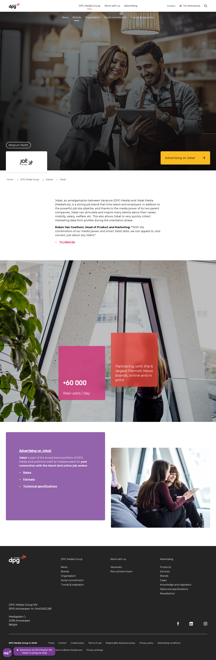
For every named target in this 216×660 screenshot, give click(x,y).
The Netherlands (191, 6)
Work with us (112, 5)
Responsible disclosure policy (120, 643)
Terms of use (95, 643)
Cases (163, 580)
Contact (171, 6)
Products (165, 567)
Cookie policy (77, 643)
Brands (77, 17)
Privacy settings (94, 650)
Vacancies (116, 567)
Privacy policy (146, 643)
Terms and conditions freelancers (65, 650)
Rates (27, 472)
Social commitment (115, 17)
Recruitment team (121, 571)
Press (51, 643)
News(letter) (167, 593)
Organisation (92, 17)
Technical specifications (40, 486)
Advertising (130, 5)
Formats (29, 479)
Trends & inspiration (142, 17)
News (65, 17)
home (10, 179)
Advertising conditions (169, 643)
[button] (185, 158)
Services (165, 571)
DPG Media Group (89, 5)
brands (49, 179)
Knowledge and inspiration (175, 584)
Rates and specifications (174, 589)
